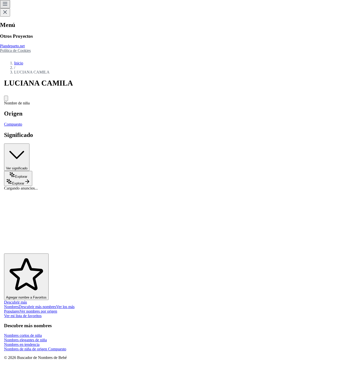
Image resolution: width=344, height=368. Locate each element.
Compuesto (13, 124)
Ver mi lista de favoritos (23, 316)
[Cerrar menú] (5, 12)
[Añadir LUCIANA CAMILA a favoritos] (6, 98)
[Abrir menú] (5, 4)
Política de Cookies (15, 50)
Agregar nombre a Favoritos (26, 297)
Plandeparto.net (12, 46)
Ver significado (16, 168)
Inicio (18, 63)
